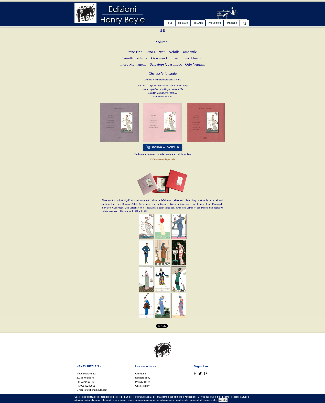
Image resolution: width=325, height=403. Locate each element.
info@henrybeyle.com (95, 389)
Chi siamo (183, 23)
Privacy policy (142, 381)
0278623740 (87, 381)
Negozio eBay (142, 377)
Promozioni (215, 23)
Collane (198, 23)
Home (169, 23)
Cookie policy (142, 385)
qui (99, 400)
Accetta (223, 400)
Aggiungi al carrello (165, 147)
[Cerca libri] (244, 23)
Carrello (231, 23)
